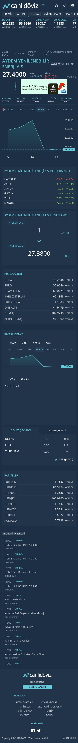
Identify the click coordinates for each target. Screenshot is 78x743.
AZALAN (25, 379)
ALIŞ (61, 459)
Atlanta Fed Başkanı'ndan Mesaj (24, 613)
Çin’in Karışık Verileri (17, 640)
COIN (48, 343)
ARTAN (13, 379)
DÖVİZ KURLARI (49, 702)
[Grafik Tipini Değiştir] (4, 109)
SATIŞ (70, 459)
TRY (67, 256)
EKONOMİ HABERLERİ (50, 706)
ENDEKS (24, 715)
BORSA (34, 14)
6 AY (65, 109)
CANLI (11, 109)
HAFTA (41, 109)
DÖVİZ (8, 14)
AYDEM (65, 233)
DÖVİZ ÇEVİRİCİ (21, 430)
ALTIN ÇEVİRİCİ (57, 430)
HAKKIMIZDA (37, 682)
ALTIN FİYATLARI (25, 702)
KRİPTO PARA (52, 14)
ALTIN (21, 14)
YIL (72, 109)
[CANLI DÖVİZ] (20, 6)
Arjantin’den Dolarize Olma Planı (25, 654)
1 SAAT (21, 109)
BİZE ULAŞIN (37, 686)
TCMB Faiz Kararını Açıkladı (21, 544)
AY (49, 109)
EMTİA (49, 710)
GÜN (31, 109)
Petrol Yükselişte (15, 599)
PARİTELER (24, 706)
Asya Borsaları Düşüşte (19, 626)
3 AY (56, 109)
